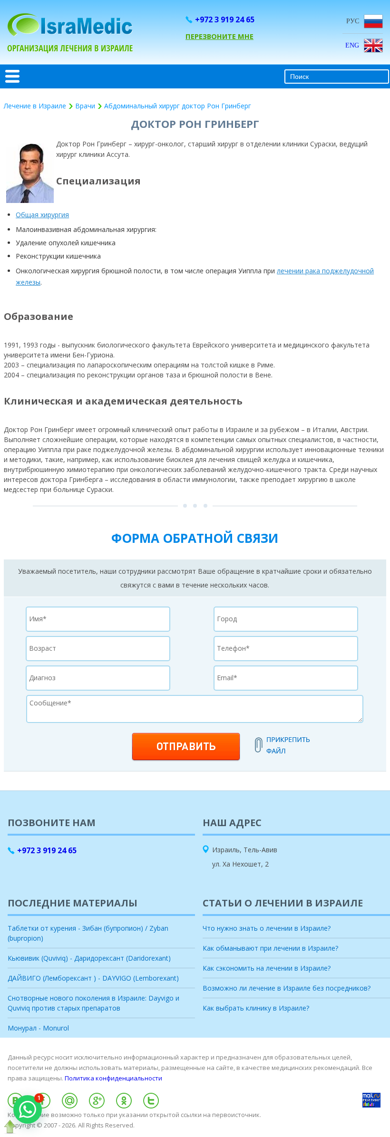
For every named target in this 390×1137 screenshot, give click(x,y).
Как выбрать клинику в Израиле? (256, 1007)
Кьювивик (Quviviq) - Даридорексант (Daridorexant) (89, 958)
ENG (352, 45)
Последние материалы (72, 903)
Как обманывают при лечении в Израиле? (270, 948)
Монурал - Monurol (38, 1027)
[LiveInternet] (195, 1133)
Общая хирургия (42, 214)
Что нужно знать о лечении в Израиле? (267, 928)
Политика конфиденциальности (113, 1078)
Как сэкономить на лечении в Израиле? (267, 968)
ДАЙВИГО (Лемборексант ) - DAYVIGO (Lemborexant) (93, 978)
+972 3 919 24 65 (224, 19)
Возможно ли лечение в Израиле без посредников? (286, 987)
